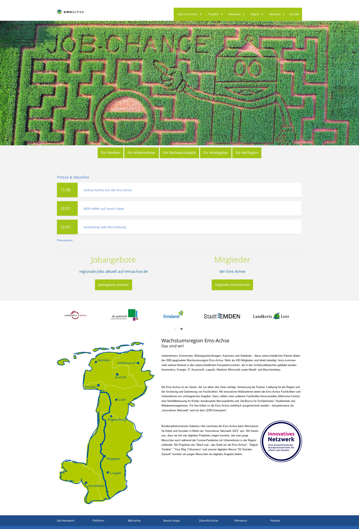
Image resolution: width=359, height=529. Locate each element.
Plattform (98, 522)
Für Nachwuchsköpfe (179, 152)
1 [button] (176, 331)
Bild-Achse (134, 522)
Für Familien (110, 152)
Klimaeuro (241, 522)
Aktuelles (274, 14)
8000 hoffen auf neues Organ (104, 210)
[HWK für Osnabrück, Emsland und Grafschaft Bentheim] (300, 317)
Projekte (213, 14)
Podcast (275, 522)
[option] (104, 317)
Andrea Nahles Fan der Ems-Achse (108, 191)
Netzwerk (234, 14)
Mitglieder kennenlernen (232, 286)
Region (255, 14)
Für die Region (247, 152)
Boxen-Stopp (172, 522)
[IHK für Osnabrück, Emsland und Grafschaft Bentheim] (251, 317)
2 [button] (183, 331)
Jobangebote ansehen (113, 286)
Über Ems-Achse (188, 14)
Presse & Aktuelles (73, 178)
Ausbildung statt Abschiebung (105, 229)
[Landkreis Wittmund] (153, 317)
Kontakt (294, 14)
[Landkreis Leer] (104, 317)
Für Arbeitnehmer (142, 152)
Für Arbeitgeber (215, 152)
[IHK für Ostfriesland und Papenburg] (202, 317)
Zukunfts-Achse (208, 522)
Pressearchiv (65, 242)
